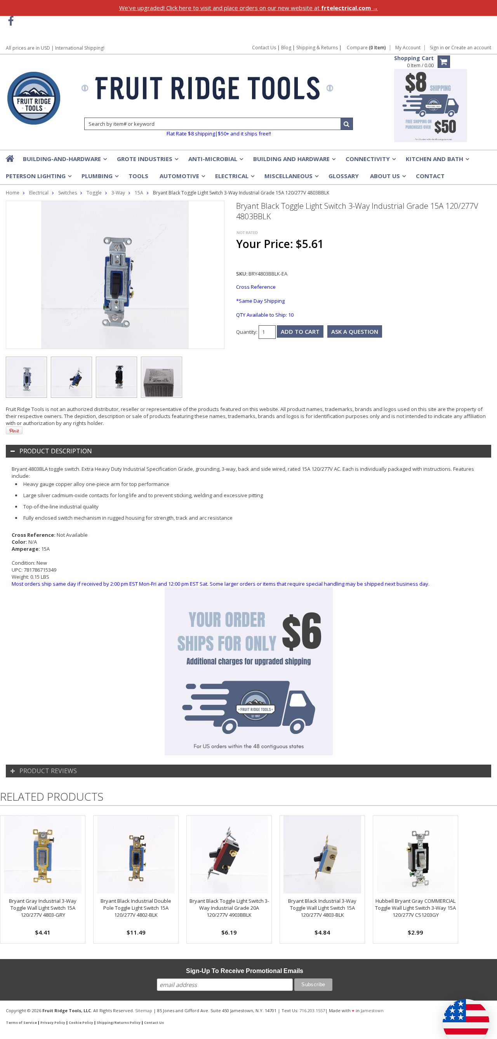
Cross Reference (256, 286)
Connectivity (370, 161)
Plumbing (99, 178)
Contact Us (264, 47)
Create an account (471, 47)
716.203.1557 (312, 1010)
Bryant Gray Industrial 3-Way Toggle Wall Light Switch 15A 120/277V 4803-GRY (42, 907)
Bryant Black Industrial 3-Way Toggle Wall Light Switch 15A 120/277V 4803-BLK (322, 907)
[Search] (347, 124)
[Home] (10, 158)
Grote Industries (147, 161)
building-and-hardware (64, 161)
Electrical (234, 178)
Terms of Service (21, 1022)
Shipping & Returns (317, 47)
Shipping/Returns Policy (119, 1022)
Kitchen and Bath (437, 161)
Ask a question (354, 331)
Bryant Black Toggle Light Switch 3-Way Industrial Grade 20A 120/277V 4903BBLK (229, 907)
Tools (138, 176)
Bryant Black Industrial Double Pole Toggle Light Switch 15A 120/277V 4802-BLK (136, 907)
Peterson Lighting (38, 178)
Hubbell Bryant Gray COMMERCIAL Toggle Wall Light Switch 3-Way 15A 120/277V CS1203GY (415, 907)
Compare (366, 47)
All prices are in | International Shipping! (55, 48)
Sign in (437, 47)
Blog (286, 47)
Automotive (182, 178)
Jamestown (372, 1010)
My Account (408, 47)
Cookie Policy (81, 1022)
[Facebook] (11, 21)
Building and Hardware (293, 161)
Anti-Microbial (215, 161)
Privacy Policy (52, 1022)
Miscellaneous (290, 178)
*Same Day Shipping (260, 300)
